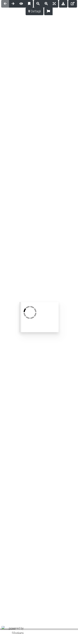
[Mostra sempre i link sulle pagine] (21, 4)
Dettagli (35, 11)
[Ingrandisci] (46, 4)
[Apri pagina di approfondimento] (72, 4)
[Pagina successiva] (13, 4)
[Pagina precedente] (5, 4)
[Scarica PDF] (63, 4)
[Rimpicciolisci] (38, 4)
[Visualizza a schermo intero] (54, 4)
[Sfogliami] (13, 630)
